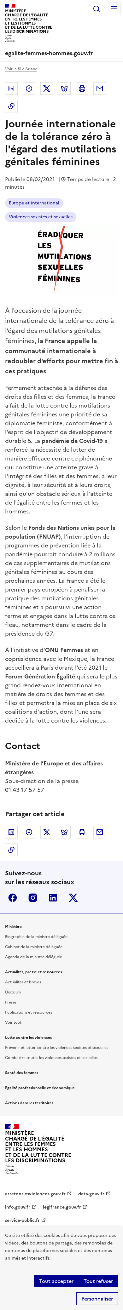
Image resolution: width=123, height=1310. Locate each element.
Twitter (46, 88)
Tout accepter (56, 1281)
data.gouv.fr (91, 1194)
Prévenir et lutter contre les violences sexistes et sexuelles (56, 1047)
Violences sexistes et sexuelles (41, 217)
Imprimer (82, 88)
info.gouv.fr (17, 1207)
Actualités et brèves (23, 982)
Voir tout (13, 1022)
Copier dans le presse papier (11, 106)
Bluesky (64, 88)
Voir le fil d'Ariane (21, 69)
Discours (13, 992)
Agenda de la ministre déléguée (33, 957)
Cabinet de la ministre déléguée (33, 947)
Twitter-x (73, 897)
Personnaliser (97, 1298)
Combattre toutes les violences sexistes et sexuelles (51, 1058)
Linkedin (11, 88)
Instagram (32, 897)
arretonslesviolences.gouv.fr (35, 1194)
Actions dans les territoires (29, 1103)
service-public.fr (22, 1220)
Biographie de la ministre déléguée (36, 937)
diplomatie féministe (33, 423)
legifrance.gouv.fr (62, 1207)
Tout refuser (98, 1281)
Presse (10, 1002)
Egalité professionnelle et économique (40, 1088)
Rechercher (96, 9)
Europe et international (34, 203)
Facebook (29, 88)
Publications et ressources (28, 1012)
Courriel (99, 88)
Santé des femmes (21, 1073)
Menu (114, 9)
